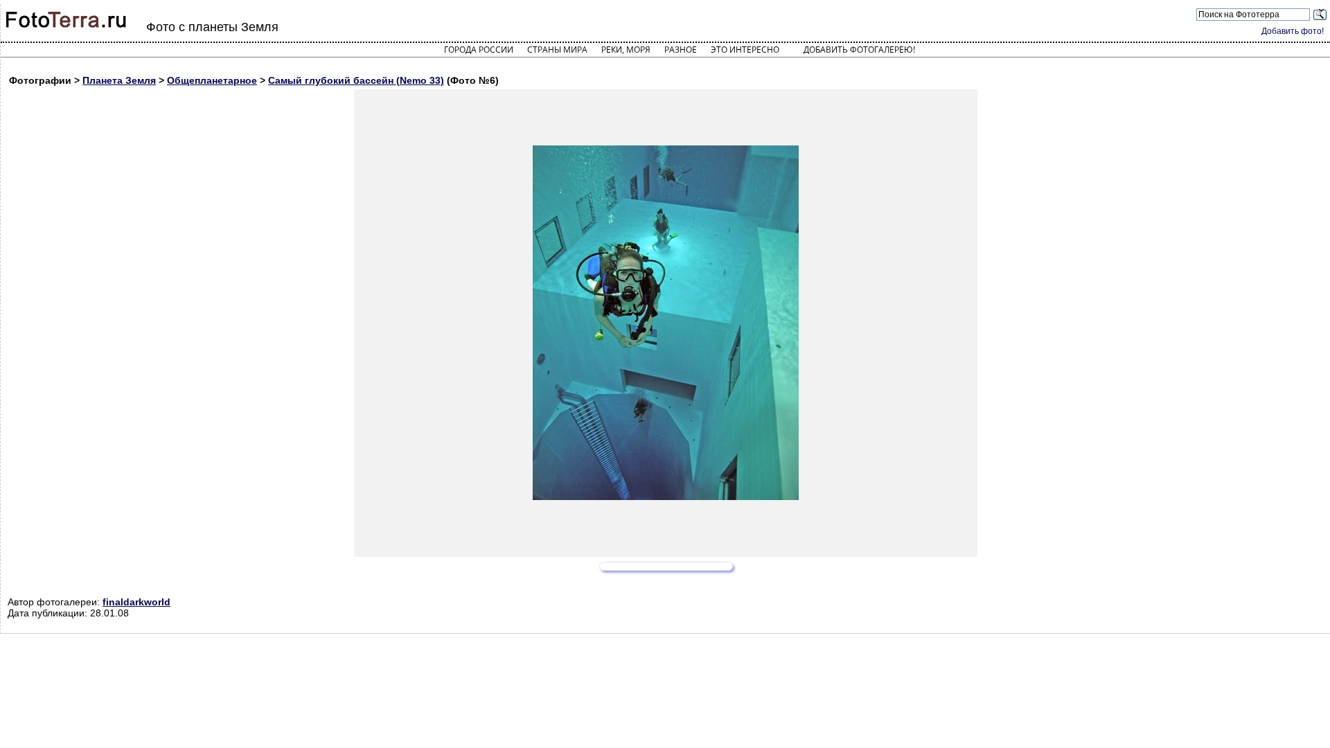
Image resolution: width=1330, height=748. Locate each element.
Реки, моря (625, 49)
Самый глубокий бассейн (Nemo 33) (356, 80)
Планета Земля (119, 80)
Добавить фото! (1292, 31)
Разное (680, 49)
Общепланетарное (212, 80)
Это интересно (745, 49)
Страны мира (557, 49)
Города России (478, 49)
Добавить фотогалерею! (859, 49)
